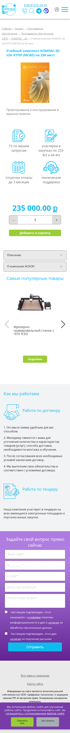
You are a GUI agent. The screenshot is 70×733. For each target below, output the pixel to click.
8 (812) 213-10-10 (35, 5)
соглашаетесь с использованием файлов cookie (35, 713)
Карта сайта (35, 684)
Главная (6, 28)
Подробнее (35, 359)
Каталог (19, 28)
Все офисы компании (35, 676)
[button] (63, 324)
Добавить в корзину (35, 233)
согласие (53, 622)
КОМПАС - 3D (19, 38)
